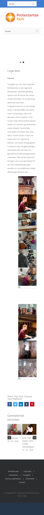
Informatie (30, 479)
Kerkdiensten (13, 471)
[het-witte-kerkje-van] (22, 54)
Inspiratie (27, 471)
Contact (22, 482)
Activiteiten (13, 475)
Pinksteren (12, 438)
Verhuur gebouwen (13, 479)
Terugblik (26, 475)
